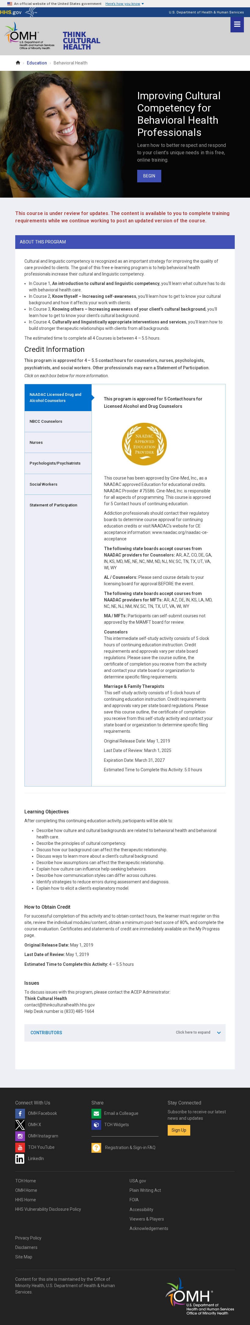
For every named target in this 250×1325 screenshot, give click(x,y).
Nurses (36, 442)
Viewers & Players (147, 1219)
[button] (125, 1033)
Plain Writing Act (145, 1190)
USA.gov (138, 1180)
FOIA (134, 1199)
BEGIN (149, 175)
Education (37, 62)
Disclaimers (26, 1247)
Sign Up (179, 1130)
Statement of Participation (53, 505)
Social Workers (43, 484)
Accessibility (141, 1209)
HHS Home (25, 1199)
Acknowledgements (149, 1228)
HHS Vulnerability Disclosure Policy (48, 1209)
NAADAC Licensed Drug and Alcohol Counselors (55, 397)
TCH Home (25, 1180)
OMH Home (26, 1190)
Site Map (23, 1256)
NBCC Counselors (46, 421)
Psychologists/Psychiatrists (55, 463)
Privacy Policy (28, 1238)
